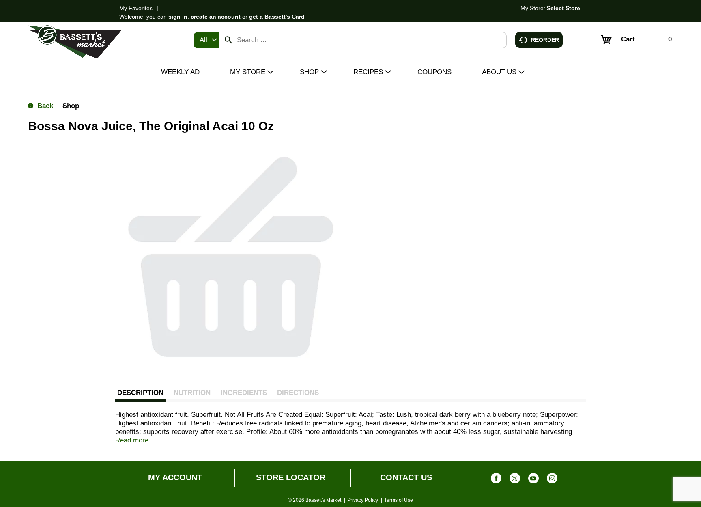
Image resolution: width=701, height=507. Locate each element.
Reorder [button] (545, 39)
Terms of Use (398, 500)
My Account (175, 477)
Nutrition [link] (192, 393)
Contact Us (406, 477)
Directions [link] (298, 393)
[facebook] (496, 480)
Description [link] (140, 393)
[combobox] (206, 40)
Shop (70, 106)
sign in (177, 16)
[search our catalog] (228, 40)
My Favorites (136, 8)
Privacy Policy (362, 500)
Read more (131, 440)
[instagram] (552, 480)
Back (44, 106)
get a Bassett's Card (277, 16)
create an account (216, 16)
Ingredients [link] (244, 393)
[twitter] (515, 480)
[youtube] (533, 480)
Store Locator (290, 477)
